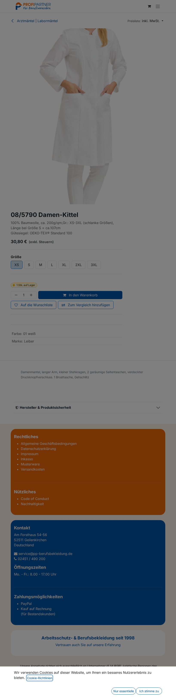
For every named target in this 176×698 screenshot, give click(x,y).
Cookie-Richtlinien (39, 678)
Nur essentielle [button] (123, 691)
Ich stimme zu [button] (149, 691)
